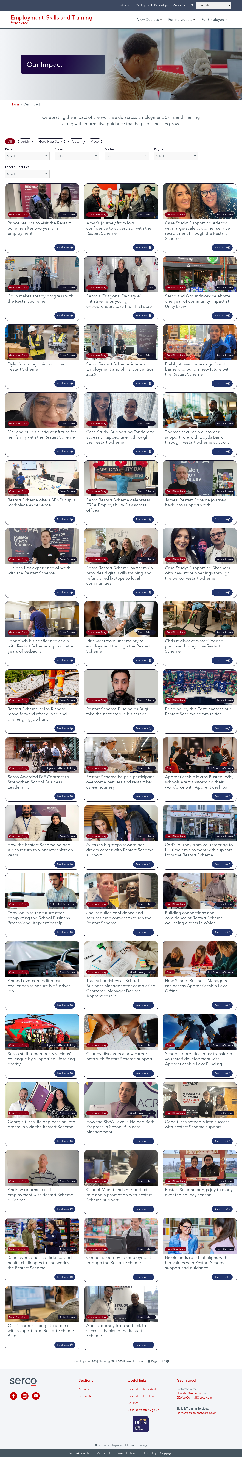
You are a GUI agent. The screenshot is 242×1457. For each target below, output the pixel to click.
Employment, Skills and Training (51, 17)
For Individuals (180, 19)
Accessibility (105, 1453)
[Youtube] (36, 1396)
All (10, 141)
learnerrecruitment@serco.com (196, 1413)
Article (25, 141)
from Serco (19, 23)
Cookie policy (147, 1453)
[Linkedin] (25, 1396)
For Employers (213, 19)
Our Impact (142, 5)
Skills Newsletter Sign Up (143, 1410)
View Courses (148, 19)
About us (125, 5)
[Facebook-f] (13, 1396)
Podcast (76, 141)
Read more (63, 247)
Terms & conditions (81, 1453)
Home (15, 104)
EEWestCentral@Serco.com (194, 1397)
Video (95, 141)
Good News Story (50, 141)
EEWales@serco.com (190, 1393)
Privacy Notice (126, 1453)
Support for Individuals (142, 1389)
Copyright (166, 1453)
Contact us (179, 5)
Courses (133, 1403)
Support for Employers (142, 1396)
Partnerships (161, 5)
